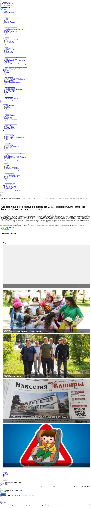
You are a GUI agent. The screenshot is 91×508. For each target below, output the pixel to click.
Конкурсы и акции (9, 51)
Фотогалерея (8, 21)
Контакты (5, 92)
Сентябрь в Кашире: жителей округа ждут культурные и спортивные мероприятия (22, 331)
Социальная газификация (10, 35)
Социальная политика (10, 81)
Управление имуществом (10, 43)
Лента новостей (6, 285)
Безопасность (8, 40)
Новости (7, 20)
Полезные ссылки (9, 97)
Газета (6, 73)
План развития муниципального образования (15, 60)
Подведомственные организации (12, 28)
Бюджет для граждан (9, 34)
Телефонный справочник (10, 94)
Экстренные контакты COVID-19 (12, 98)
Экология (7, 55)
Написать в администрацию (11, 31)
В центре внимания (7, 330)
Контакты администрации (11, 93)
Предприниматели (9, 77)
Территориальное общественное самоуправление (15, 89)
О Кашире (5, 11)
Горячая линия (8, 95)
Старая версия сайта (29, 495)
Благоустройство (9, 41)
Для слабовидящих (5, 7)
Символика (7, 14)
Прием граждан (8, 32)
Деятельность (6, 38)
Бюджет (7, 72)
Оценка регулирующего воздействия (13, 78)
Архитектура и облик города (11, 39)
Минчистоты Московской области (12, 68)
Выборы (7, 37)
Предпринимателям (9, 49)
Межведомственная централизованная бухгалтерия (16, 67)
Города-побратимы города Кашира (12, 18)
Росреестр (7, 65)
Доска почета (8, 15)
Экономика (7, 58)
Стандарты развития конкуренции (12, 82)
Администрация (8, 24)
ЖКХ (6, 47)
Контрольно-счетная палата (11, 27)
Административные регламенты (12, 75)
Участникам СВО (9, 91)
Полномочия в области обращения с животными (15, 57)
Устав (6, 84)
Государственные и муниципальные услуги (14, 44)
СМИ (6, 19)
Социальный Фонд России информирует (14, 63)
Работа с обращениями (10, 33)
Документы (5, 70)
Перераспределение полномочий (12, 53)
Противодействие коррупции (9, 69)
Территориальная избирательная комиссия (14, 29)
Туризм (7, 17)
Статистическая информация (11, 83)
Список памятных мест (10, 22)
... (37, 225)
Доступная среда (9, 45)
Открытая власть (6, 30)
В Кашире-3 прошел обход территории (12, 376)
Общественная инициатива (11, 88)
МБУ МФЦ (7, 62)
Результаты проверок (9, 80)
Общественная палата (10, 87)
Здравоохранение (9, 48)
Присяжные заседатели (10, 90)
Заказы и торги (8, 54)
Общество (5, 85)
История (7, 13)
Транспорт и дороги (9, 42)
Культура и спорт (9, 52)
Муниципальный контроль (11, 59)
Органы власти (6, 23)
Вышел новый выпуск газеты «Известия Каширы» (15, 421)
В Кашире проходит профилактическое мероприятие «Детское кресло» (19, 465)
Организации (6, 61)
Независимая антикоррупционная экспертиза (15, 79)
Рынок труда (8, 50)
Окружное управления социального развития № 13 (16, 64)
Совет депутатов (9, 25)
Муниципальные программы (11, 74)
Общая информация (9, 12)
